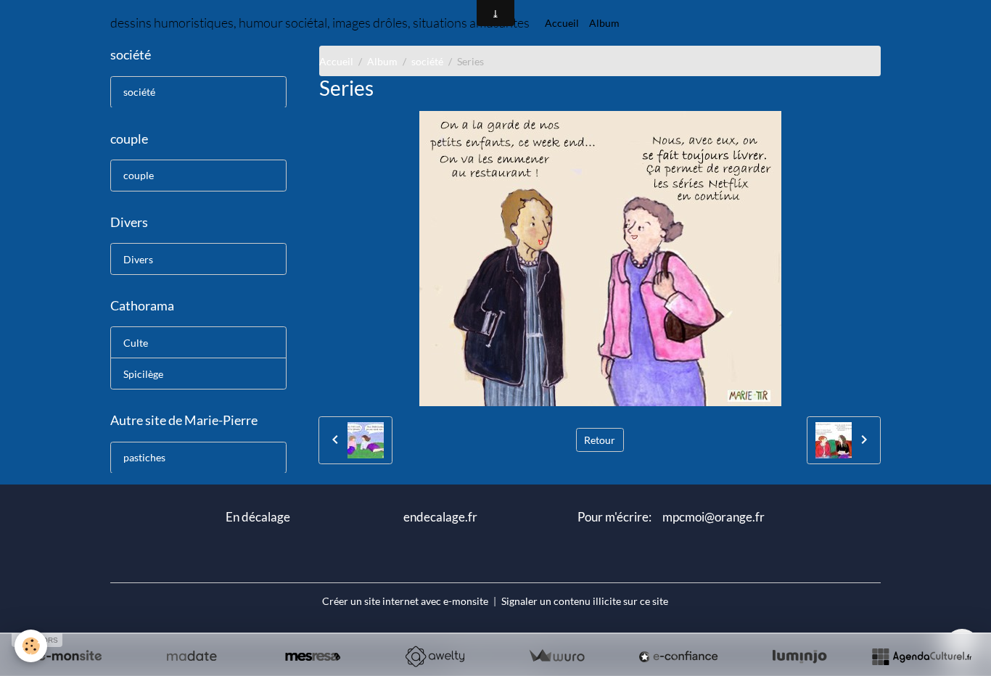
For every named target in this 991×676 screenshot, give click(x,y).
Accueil (562, 23)
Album (604, 23)
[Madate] (191, 656)
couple (138, 175)
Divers (138, 258)
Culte (135, 343)
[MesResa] (312, 656)
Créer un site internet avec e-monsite (405, 601)
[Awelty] (434, 656)
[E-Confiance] (678, 656)
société (427, 61)
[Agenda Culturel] (921, 656)
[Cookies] (31, 646)
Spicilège (143, 374)
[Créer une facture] (556, 656)
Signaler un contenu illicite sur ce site (584, 601)
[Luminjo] (799, 656)
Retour (599, 440)
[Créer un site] (69, 656)
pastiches (144, 457)
